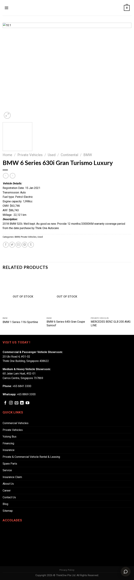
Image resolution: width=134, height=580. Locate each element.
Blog (5, 504)
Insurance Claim (12, 477)
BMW (87, 155)
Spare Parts (10, 463)
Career (7, 490)
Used (51, 155)
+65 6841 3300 (22, 386)
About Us (8, 483)
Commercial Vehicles (15, 423)
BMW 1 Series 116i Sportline (20, 322)
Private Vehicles (30, 155)
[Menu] (6, 7)
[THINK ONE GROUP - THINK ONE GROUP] (67, 8)
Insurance (8, 450)
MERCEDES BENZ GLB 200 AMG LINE (111, 323)
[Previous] (9, 71)
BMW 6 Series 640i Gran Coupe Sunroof (66, 323)
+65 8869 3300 (26, 394)
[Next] (124, 71)
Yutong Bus (9, 436)
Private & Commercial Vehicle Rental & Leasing (31, 456)
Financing (8, 443)
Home (7, 155)
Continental (69, 155)
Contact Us (9, 497)
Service (7, 470)
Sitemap (8, 510)
